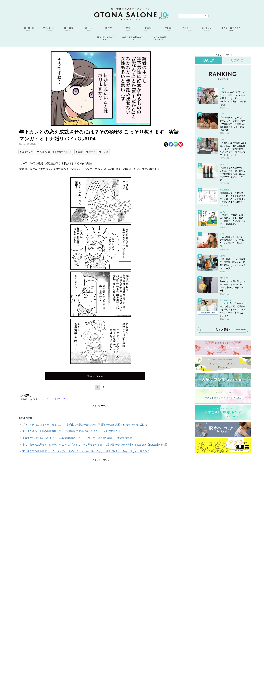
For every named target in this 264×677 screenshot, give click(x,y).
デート (92, 151)
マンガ (105, 151)
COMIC (237, 60)
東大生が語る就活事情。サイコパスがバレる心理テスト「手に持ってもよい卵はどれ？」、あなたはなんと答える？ (85, 451)
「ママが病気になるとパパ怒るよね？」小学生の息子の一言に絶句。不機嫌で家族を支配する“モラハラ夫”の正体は (85, 424)
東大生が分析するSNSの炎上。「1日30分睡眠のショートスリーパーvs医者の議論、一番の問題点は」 (78, 438)
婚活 (80, 151)
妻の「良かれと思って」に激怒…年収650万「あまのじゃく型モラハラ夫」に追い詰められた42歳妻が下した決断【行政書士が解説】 (95, 444)
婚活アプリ (27, 151)
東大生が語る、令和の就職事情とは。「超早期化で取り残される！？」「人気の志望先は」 (72, 431)
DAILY (208, 60)
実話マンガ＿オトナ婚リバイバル (56, 151)
